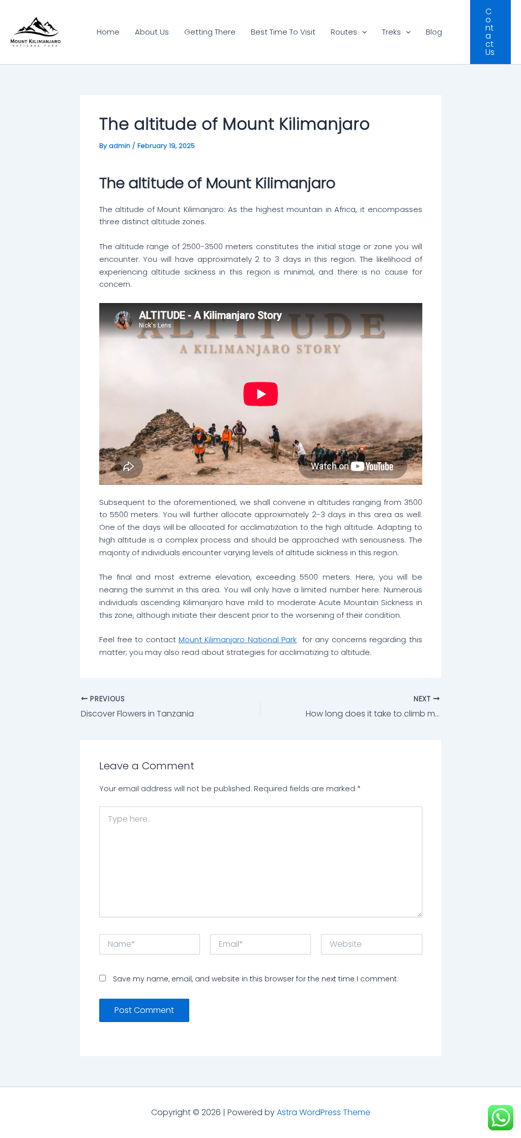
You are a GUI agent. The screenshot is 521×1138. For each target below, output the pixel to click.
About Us (152, 31)
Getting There (210, 31)
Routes (344, 31)
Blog (434, 31)
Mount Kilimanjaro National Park (238, 639)
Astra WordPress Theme (323, 1112)
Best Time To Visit (283, 31)
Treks (391, 31)
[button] (362, 32)
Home (108, 31)
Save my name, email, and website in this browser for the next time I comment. (255, 979)
